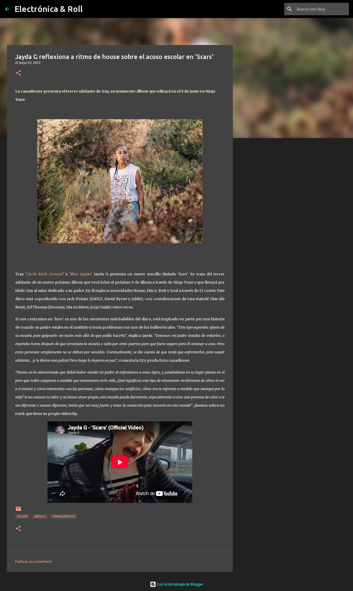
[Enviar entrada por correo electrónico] (18, 510)
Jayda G (40, 516)
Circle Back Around (44, 274)
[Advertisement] (259, 223)
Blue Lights (80, 274)
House (22, 516)
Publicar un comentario (33, 561)
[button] (18, 73)
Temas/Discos (63, 516)
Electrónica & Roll (48, 8)
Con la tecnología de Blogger (179, 584)
